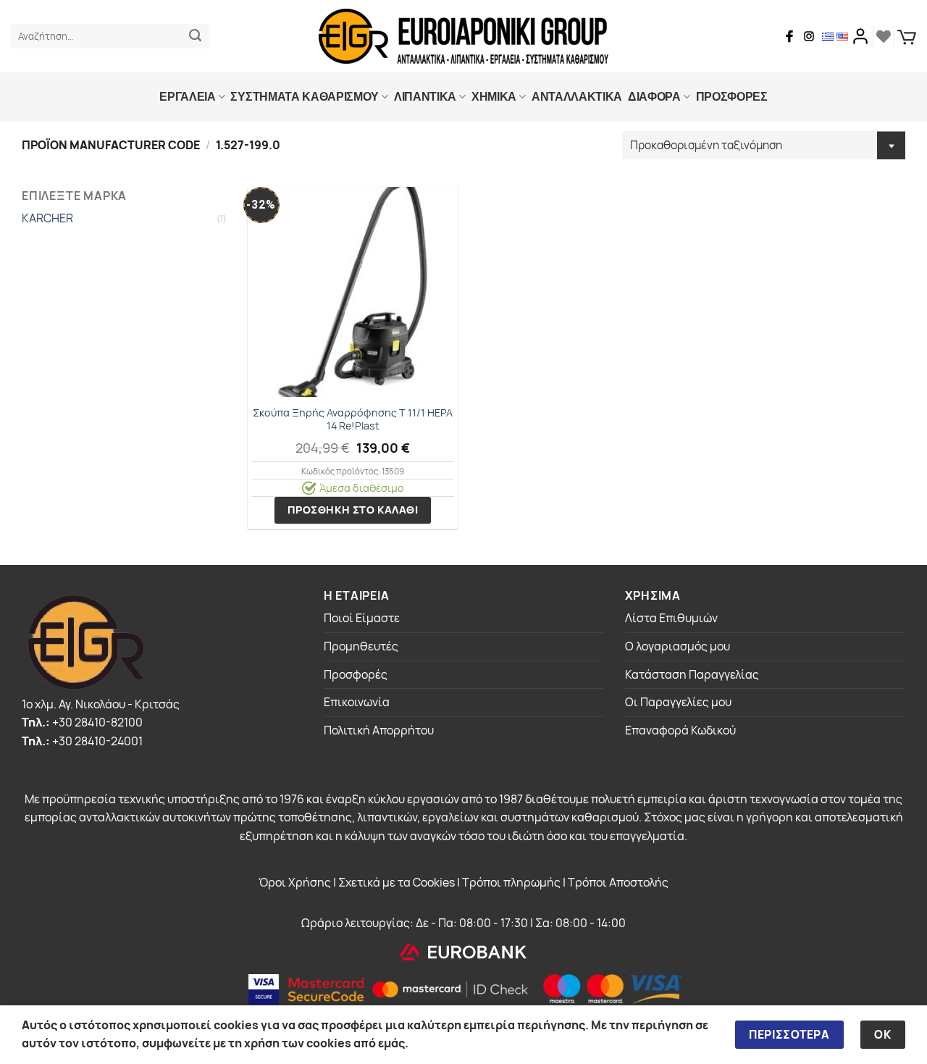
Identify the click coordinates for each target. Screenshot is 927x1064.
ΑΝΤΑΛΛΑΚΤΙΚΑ (577, 97)
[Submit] (195, 36)
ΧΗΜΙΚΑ (493, 97)
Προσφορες (732, 97)
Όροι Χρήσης (295, 882)
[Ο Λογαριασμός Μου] (860, 36)
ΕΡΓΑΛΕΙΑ (187, 97)
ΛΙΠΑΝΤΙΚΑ (425, 97)
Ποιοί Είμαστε (362, 618)
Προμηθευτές (361, 646)
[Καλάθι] (906, 36)
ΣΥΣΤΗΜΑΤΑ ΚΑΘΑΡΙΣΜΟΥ (304, 97)
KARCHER (47, 219)
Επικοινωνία (357, 702)
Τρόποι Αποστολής (618, 882)
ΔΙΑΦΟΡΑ (654, 97)
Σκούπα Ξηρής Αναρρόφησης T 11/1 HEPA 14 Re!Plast (353, 419)
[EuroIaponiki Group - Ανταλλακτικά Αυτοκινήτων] (463, 36)
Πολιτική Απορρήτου (379, 730)
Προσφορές (355, 674)
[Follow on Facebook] (789, 36)
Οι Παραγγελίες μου (678, 702)
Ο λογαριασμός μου (677, 646)
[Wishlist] (883, 36)
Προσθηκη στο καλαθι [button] (353, 509)
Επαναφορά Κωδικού (680, 730)
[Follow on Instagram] (808, 36)
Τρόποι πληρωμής (511, 882)
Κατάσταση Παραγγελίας (692, 674)
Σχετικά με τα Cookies (396, 882)
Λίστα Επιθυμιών (671, 618)
